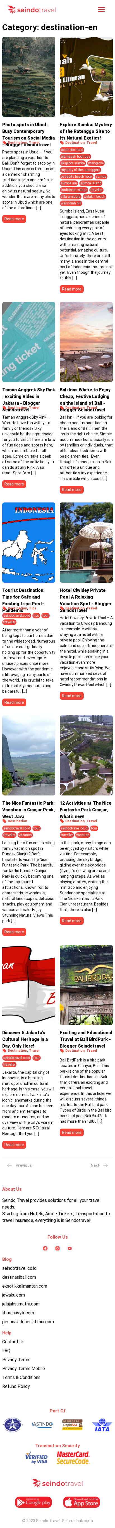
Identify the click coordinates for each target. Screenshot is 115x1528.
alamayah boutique (75, 156)
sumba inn (69, 183)
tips (36, 615)
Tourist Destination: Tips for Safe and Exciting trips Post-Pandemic (23, 596)
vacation (25, 835)
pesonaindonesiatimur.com (28, 1321)
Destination (17, 143)
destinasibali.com (19, 1277)
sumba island (90, 183)
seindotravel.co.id (16, 615)
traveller (96, 190)
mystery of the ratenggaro (80, 170)
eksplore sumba (73, 163)
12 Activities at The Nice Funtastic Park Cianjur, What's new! (85, 808)
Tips (32, 608)
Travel (34, 143)
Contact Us (13, 1341)
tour (45, 615)
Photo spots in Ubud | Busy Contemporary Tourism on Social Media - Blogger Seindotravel (28, 130)
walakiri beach (94, 197)
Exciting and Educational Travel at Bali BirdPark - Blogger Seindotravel (86, 1038)
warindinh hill (71, 203)
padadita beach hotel (76, 177)
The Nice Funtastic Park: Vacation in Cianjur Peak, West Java (28, 808)
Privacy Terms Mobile (23, 1368)
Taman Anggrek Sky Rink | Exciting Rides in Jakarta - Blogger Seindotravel (28, 395)
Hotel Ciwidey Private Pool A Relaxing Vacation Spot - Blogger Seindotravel (86, 596)
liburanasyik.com (18, 1312)
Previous (24, 1165)
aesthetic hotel (72, 150)
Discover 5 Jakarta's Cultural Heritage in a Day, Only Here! (25, 1038)
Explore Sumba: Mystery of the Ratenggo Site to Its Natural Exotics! (86, 130)
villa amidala (70, 197)
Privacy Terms (16, 1359)
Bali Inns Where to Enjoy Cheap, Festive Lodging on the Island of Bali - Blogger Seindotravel (85, 395)
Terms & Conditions (21, 1377)
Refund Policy (16, 1386)
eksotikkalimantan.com (24, 1286)
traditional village (74, 190)
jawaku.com (13, 1295)
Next (95, 1165)
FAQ (6, 1350)
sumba (101, 177)
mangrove (96, 163)
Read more (14, 219)
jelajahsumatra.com (21, 1304)
